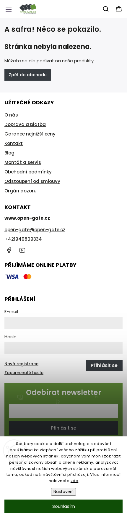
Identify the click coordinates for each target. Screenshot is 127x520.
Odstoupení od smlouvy (32, 181)
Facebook (8, 250)
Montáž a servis (22, 162)
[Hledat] (106, 9)
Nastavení (63, 492)
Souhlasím (63, 506)
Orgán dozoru (20, 191)
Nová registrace (21, 364)
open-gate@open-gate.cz (34, 229)
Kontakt (13, 143)
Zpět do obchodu (28, 75)
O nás (11, 115)
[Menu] (8, 9)
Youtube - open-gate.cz (22, 250)
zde (75, 481)
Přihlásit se (63, 428)
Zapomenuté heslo (23, 373)
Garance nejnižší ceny (30, 134)
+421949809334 (23, 239)
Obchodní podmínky (28, 172)
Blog (9, 153)
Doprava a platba (25, 124)
